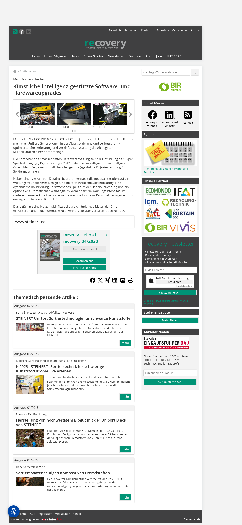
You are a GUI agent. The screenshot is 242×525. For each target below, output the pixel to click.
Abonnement (84, 261)
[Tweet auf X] (100, 282)
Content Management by (27, 519)
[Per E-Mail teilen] (123, 280)
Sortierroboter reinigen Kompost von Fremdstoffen (63, 472)
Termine (135, 56)
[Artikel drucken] (130, 280)
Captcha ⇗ (184, 286)
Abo (148, 56)
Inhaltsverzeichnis (84, 267)
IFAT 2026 (174, 56)
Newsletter (116, 56)
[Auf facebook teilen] (92, 282)
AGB (32, 514)
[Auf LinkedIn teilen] (115, 282)
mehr (125, 343)
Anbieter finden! (171, 382)
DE (191, 30)
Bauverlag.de (192, 519)
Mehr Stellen (170, 320)
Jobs (159, 56)
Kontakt (77, 514)
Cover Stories (93, 56)
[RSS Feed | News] (15, 31)
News (75, 56)
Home (35, 56)
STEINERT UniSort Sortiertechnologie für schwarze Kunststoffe (73, 318)
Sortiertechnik (29, 71)
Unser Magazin (55, 56)
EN (197, 30)
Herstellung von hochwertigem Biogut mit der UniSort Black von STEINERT (71, 422)
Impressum (45, 514)
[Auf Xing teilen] (108, 282)
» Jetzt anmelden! (170, 292)
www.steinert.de (30, 221)
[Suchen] (195, 72)
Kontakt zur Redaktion (155, 30)
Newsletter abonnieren (123, 30)
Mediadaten (179, 30)
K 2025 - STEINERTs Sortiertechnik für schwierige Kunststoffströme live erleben (60, 369)
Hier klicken (174, 282)
